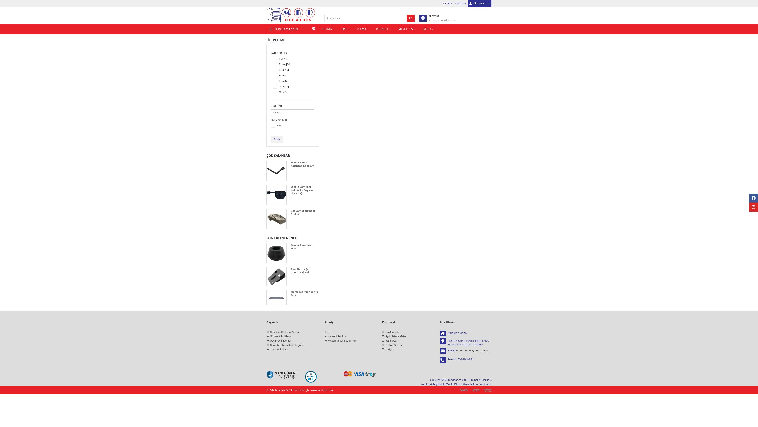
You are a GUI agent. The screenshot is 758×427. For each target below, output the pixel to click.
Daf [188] (284, 58)
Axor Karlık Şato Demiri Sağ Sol (301, 270)
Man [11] (284, 86)
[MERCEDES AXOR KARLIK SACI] (276, 297)
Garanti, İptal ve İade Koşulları (287, 345)
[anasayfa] (291, 18)
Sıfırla (277, 139)
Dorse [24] (285, 64)
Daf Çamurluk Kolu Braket (303, 212)
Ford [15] (284, 70)
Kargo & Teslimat (338, 336)
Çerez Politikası (279, 349)
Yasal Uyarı (392, 340)
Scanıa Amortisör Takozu (302, 246)
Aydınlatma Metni (396, 336)
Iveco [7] (283, 81)
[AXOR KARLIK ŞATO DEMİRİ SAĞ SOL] (276, 276)
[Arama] (411, 18)
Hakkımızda (392, 332)
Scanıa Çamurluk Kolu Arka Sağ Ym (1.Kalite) (302, 190)
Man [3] (283, 92)
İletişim (390, 349)
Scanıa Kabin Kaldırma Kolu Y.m (302, 164)
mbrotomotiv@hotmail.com (472, 350)
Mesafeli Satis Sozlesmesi (342, 340)
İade (330, 332)
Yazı (279, 125)
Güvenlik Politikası (280, 336)
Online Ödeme (394, 345)
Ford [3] (283, 75)
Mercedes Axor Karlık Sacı (304, 293)
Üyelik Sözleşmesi (280, 340)
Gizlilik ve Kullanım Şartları (285, 332)
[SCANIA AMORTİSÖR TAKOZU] (276, 253)
